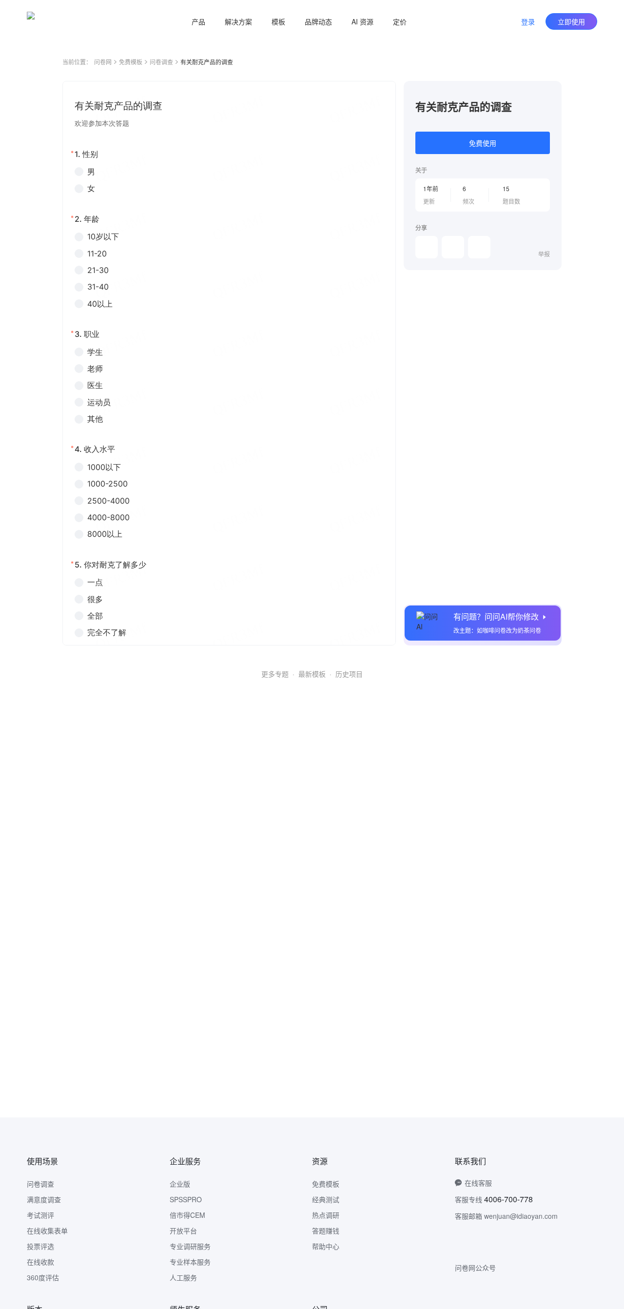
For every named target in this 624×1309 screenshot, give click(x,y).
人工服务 (183, 1277)
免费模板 (130, 62)
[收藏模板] (550, 92)
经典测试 (325, 1199)
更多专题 (275, 674)
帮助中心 (325, 1246)
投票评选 (40, 1246)
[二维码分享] (479, 247)
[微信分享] (426, 247)
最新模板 (312, 674)
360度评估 (43, 1277)
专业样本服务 (190, 1262)
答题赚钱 (325, 1230)
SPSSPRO (186, 1199)
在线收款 (40, 1262)
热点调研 (325, 1215)
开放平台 (183, 1230)
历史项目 (349, 674)
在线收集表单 (47, 1230)
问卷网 (103, 62)
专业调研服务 (190, 1246)
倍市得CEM (187, 1215)
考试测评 (40, 1215)
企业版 (180, 1184)
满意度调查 (44, 1199)
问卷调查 (161, 62)
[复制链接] (453, 247)
